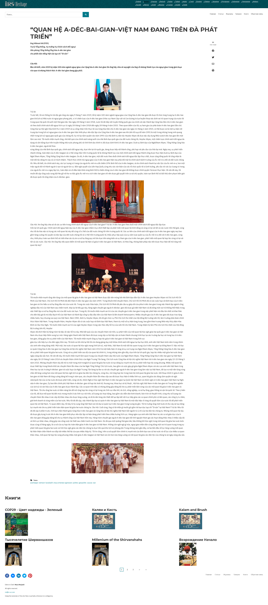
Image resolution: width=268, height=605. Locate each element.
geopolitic (82, 483)
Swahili (178, 5)
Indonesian (235, 2)
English (138, 2)
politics (75, 483)
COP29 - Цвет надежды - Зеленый (33, 510)
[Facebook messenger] (13, 575)
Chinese (207, 2)
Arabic (185, 2)
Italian (170, 2)
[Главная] (16, 4)
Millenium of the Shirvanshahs (117, 540)
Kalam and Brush (193, 510)
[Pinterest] (30, 575)
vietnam (42, 483)
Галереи (238, 14)
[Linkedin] (19, 575)
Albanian (161, 5)
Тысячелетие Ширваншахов (29, 540)
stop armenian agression (62, 483)
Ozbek (185, 5)
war (94, 483)
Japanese (216, 2)
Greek (154, 5)
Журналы (229, 14)
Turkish (177, 2)
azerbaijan (34, 483)
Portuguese (225, 2)
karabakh (49, 483)
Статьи (221, 14)
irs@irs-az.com (10, 592)
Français (154, 2)
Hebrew (146, 5)
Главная (213, 14)
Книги (246, 14)
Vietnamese (246, 2)
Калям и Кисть (104, 510)
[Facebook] (7, 575)
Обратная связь (257, 14)
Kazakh (138, 5)
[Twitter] (24, 575)
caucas (89, 483)
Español (199, 2)
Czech (192, 2)
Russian (146, 2)
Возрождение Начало (198, 540)
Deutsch (162, 2)
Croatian (170, 5)
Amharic (255, 2)
